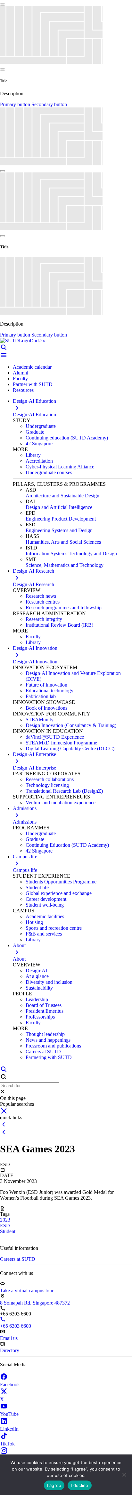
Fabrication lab (41, 696)
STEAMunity (40, 719)
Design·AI (36, 970)
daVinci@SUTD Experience (55, 737)
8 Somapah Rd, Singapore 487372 (35, 1303)
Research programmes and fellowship (64, 607)
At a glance (37, 976)
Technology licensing (47, 785)
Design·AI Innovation (35, 661)
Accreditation (39, 461)
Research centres (43, 601)
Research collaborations (50, 779)
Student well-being (45, 905)
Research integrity (44, 619)
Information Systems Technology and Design (71, 553)
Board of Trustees (44, 1005)
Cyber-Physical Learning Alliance (60, 466)
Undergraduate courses (49, 472)
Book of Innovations (46, 708)
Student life (37, 887)
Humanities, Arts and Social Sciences (63, 542)
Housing (34, 922)
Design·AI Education (34, 414)
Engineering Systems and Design (59, 530)
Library (33, 455)
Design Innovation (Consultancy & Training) (71, 725)
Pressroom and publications (53, 1045)
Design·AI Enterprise (34, 768)
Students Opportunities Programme (61, 881)
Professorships (40, 1017)
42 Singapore (39, 443)
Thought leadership (45, 1034)
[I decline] (124, 1475)
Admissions (25, 822)
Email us (9, 1338)
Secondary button (49, 104)
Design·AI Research (33, 584)
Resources (23, 390)
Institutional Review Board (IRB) (59, 625)
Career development (46, 899)
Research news (41, 596)
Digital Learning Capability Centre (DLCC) (70, 748)
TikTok (7, 1443)
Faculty (20, 378)
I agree (54, 1485)
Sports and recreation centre (54, 928)
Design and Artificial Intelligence (59, 507)
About (19, 959)
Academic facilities (45, 916)
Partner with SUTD (33, 384)
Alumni (20, 372)
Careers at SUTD (43, 1051)
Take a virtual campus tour (27, 1290)
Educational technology (49, 690)
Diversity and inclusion (49, 982)
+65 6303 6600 (15, 1326)
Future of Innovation (46, 685)
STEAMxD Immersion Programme (61, 742)
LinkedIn (9, 1429)
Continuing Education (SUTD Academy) (67, 845)
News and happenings (48, 1040)
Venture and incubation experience (60, 802)
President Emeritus (44, 1011)
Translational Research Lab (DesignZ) (64, 791)
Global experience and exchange (59, 893)
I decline (79, 1485)
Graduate (35, 432)
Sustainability (39, 988)
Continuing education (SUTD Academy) (67, 437)
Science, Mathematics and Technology (64, 565)
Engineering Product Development (61, 518)
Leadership (37, 999)
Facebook (10, 1384)
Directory (9, 1350)
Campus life (25, 870)
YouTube (9, 1414)
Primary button (15, 104)
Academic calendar (32, 367)
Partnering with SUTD (49, 1057)
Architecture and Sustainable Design (62, 495)
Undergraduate (41, 426)
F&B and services (44, 934)
